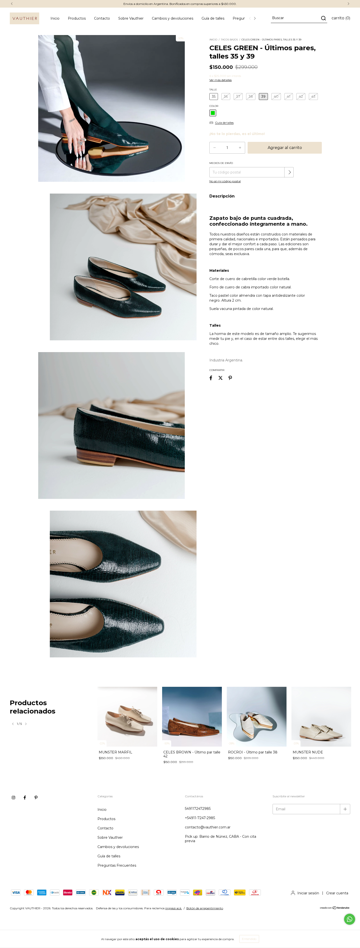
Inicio (55, 18)
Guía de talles (213, 18)
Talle (213, 89)
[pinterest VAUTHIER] (36, 797)
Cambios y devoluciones (172, 18)
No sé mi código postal (225, 181)
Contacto (102, 18)
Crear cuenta (337, 893)
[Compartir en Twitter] (220, 378)
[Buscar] (323, 18)
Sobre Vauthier (131, 18)
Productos (77, 18)
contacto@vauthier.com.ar (207, 827)
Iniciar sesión (308, 893)
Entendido (249, 939)
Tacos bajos (229, 39)
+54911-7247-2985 (200, 818)
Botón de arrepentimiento (204, 908)
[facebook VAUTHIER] (24, 797)
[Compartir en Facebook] (210, 378)
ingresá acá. (173, 908)
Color (213, 106)
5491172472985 (198, 808)
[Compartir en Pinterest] (230, 378)
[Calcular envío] (289, 172)
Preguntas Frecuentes (116, 865)
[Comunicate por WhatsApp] (349, 919)
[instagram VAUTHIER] (13, 797)
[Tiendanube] (335, 908)
